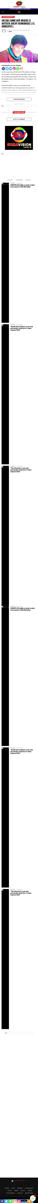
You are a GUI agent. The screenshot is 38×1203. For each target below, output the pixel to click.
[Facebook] (3, 68)
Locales (13, 1188)
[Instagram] (14, 68)
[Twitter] (7, 68)
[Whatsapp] (17, 68)
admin (10, 31)
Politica (10, 1191)
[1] (32, 1199)
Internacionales (29, 1188)
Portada (7, 1188)
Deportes (22, 1191)
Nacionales (20, 1188)
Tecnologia (20, 1193)
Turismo (16, 1191)
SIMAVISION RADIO (29, 1193)
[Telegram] (10, 68)
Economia (29, 1191)
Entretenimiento (11, 1193)
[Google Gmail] (21, 68)
